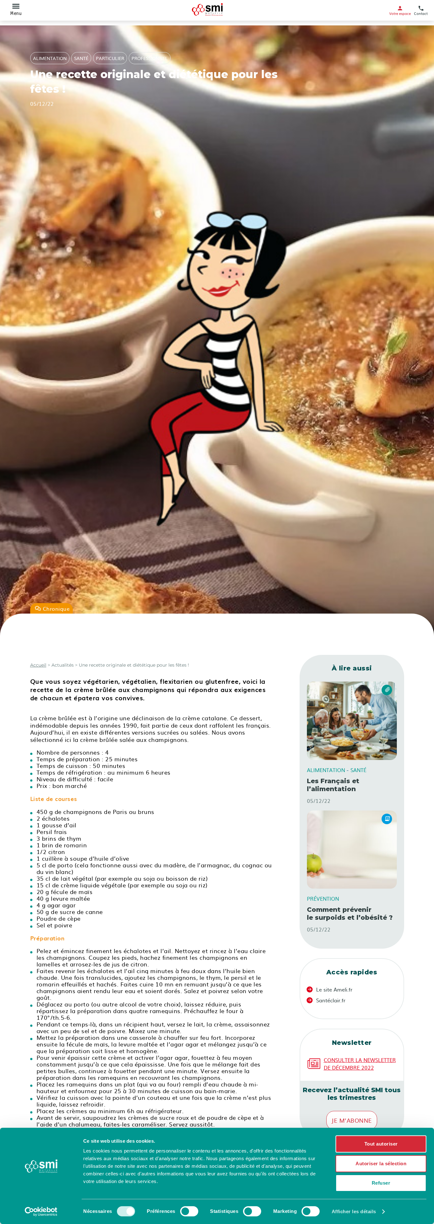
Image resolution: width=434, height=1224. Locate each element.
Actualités (62, 665)
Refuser (381, 1183)
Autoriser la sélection (381, 1163)
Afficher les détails (354, 1211)
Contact (421, 13)
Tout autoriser (381, 1144)
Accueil (38, 665)
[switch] (189, 1211)
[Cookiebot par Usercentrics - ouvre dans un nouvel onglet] (41, 1211)
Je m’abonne (351, 1120)
